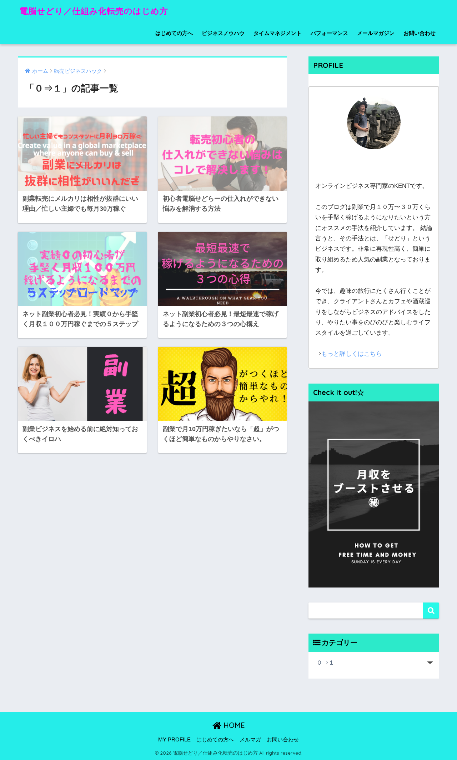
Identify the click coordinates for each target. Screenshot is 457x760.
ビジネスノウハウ (223, 33)
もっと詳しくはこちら (351, 353)
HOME (233, 725)
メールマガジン (376, 33)
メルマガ (250, 739)
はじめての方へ (174, 33)
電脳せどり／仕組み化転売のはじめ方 (94, 11)
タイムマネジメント (277, 33)
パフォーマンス (329, 33)
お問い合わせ (419, 33)
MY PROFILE (174, 739)
